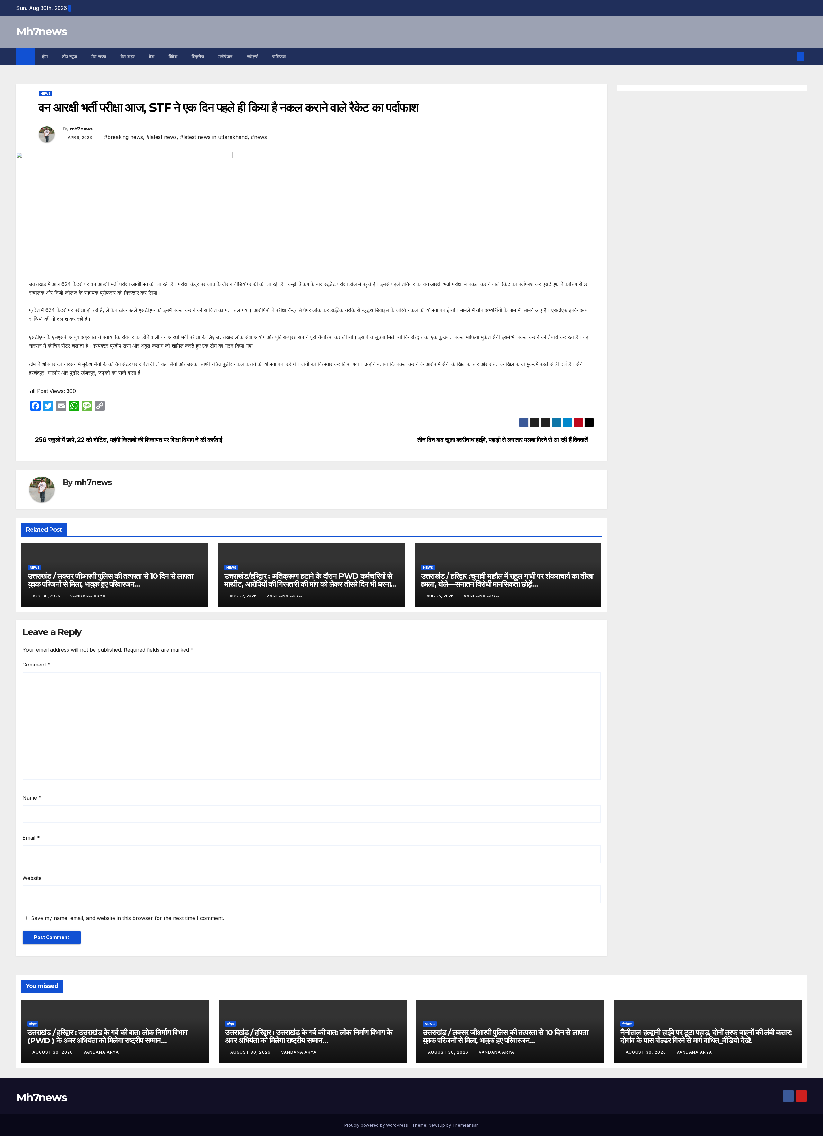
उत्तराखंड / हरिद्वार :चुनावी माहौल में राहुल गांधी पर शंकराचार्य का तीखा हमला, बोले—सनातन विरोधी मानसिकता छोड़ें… (507, 580)
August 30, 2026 (53, 1052)
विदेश (173, 56)
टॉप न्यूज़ (69, 56)
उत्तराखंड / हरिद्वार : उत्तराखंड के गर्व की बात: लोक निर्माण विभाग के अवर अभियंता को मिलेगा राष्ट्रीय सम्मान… (308, 1036)
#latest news (161, 137)
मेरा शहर (128, 56)
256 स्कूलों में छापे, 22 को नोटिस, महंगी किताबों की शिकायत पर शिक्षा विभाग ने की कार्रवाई (128, 439)
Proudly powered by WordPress (376, 1125)
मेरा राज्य (98, 56)
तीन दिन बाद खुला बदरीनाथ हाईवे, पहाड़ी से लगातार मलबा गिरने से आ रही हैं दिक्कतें (503, 439)
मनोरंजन (225, 56)
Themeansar (465, 1125)
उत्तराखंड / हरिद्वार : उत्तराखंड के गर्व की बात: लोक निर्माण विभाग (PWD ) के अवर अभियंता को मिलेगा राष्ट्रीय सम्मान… (107, 1036)
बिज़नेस (198, 56)
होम (45, 56)
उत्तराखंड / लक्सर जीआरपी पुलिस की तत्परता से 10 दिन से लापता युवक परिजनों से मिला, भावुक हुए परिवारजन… (110, 580)
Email (31, 838)
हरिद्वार (32, 1024)
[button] (790, 56)
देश (152, 56)
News (45, 93)
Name (32, 797)
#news (259, 137)
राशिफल (279, 56)
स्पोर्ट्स (252, 56)
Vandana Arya (88, 596)
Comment (36, 664)
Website (32, 878)
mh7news (81, 129)
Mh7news (41, 31)
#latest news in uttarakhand (214, 137)
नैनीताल (627, 1024)
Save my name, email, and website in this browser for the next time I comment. (127, 918)
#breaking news (123, 137)
